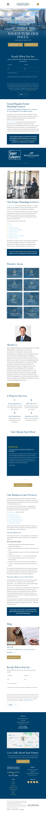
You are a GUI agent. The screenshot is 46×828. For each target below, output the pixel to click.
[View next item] (25, 163)
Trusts (10, 225)
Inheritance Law (12, 233)
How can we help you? (12, 72)
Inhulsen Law (11, 122)
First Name (9, 64)
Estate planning (11, 205)
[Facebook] (31, 782)
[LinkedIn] (37, 782)
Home (13, 781)
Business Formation (13, 515)
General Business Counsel (15, 519)
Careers (13, 785)
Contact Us (13, 794)
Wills (9, 223)
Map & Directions (23, 724)
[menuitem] (9, 809)
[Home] (23, 4)
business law (12, 512)
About (13, 783)
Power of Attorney (13, 231)
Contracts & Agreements (14, 517)
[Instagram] (34, 782)
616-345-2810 (23, 728)
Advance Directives (13, 237)
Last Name (26, 64)
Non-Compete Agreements (15, 521)
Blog (13, 792)
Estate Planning (13, 787)
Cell (8, 68)
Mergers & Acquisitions (14, 523)
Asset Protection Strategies (15, 229)
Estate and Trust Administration (16, 235)
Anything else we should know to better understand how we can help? (22, 76)
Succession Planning (13, 227)
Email (25, 68)
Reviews (13, 790)
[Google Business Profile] (28, 782)
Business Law (13, 789)
